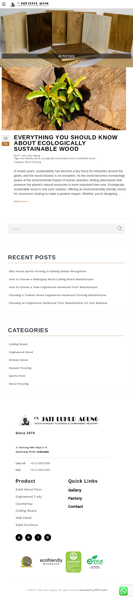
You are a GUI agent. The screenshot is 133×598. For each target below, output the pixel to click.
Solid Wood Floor (29, 489)
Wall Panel (24, 518)
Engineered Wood (21, 352)
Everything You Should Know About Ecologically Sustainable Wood (66, 143)
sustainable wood (85, 158)
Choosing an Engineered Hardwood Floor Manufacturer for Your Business (58, 303)
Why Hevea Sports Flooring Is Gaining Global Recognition (47, 271)
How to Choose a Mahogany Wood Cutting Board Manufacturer (51, 279)
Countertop (24, 503)
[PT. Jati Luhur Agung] (28, 4)
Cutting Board (18, 344)
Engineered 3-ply (29, 496)
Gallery (74, 490)
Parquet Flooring (20, 368)
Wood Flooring (33, 162)
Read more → (22, 201)
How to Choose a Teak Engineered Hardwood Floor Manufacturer (53, 287)
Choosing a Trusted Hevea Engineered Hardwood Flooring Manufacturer (58, 295)
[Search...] (120, 228)
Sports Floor (17, 375)
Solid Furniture (27, 525)
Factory (75, 498)
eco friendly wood (30, 158)
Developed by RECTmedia (93, 590)
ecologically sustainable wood (57, 158)
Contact (75, 506)
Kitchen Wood (18, 360)
